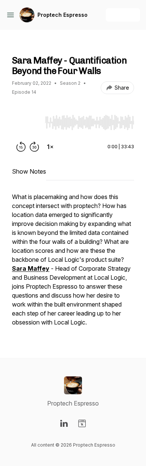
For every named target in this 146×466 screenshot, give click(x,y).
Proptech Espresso (62, 15)
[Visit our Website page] (82, 423)
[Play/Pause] (27, 122)
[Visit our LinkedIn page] (64, 423)
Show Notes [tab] (29, 171)
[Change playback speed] (50, 147)
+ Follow (123, 15)
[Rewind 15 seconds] (21, 147)
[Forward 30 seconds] (34, 147)
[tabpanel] (73, 263)
